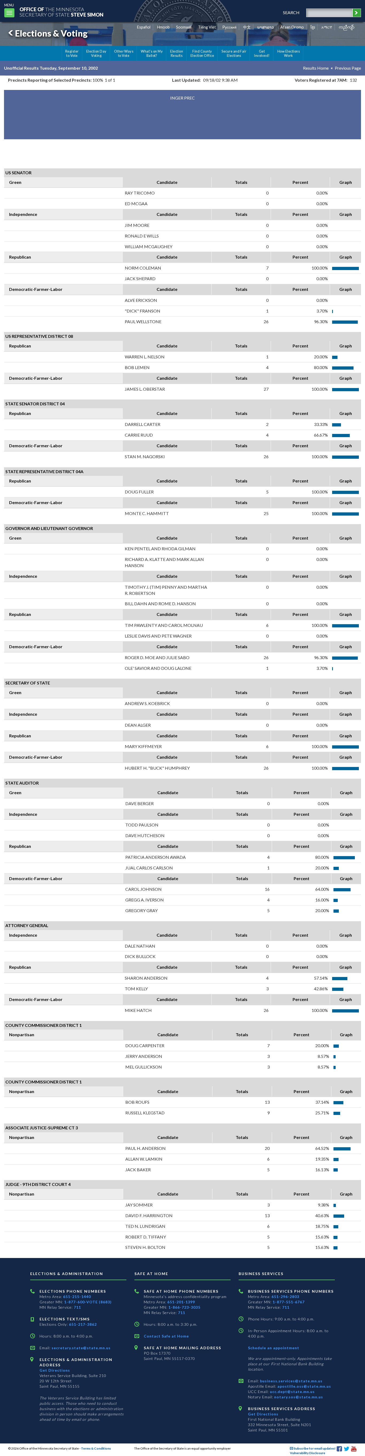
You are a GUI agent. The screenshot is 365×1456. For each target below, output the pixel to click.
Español (143, 27)
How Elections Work (288, 53)
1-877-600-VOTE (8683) (88, 1302)
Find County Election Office (202, 53)
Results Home (316, 67)
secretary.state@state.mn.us (81, 1348)
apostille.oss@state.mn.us (303, 1386)
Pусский (229, 27)
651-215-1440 (77, 1296)
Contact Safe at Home (166, 1336)
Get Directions (55, 1370)
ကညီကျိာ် (347, 27)
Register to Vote (72, 53)
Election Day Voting (96, 53)
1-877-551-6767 (289, 1302)
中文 (247, 27)
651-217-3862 (83, 1324)
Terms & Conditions (96, 1448)
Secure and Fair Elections (234, 53)
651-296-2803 (285, 1296)
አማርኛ (326, 27)
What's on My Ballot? (152, 53)
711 (77, 1307)
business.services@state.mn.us (291, 1381)
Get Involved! (262, 53)
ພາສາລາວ (265, 27)
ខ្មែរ (312, 27)
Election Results (176, 53)
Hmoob (163, 27)
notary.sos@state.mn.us (298, 1397)
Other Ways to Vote (124, 53)
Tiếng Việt (207, 27)
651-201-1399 (181, 1302)
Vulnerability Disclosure (307, 1453)
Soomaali (183, 27)
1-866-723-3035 (184, 1307)
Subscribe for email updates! (314, 1448)
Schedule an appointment (273, 1348)
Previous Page (348, 67)
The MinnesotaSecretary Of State (61, 11)
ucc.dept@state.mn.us (292, 1391)
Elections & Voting (51, 33)
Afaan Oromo (292, 27)
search (291, 12)
